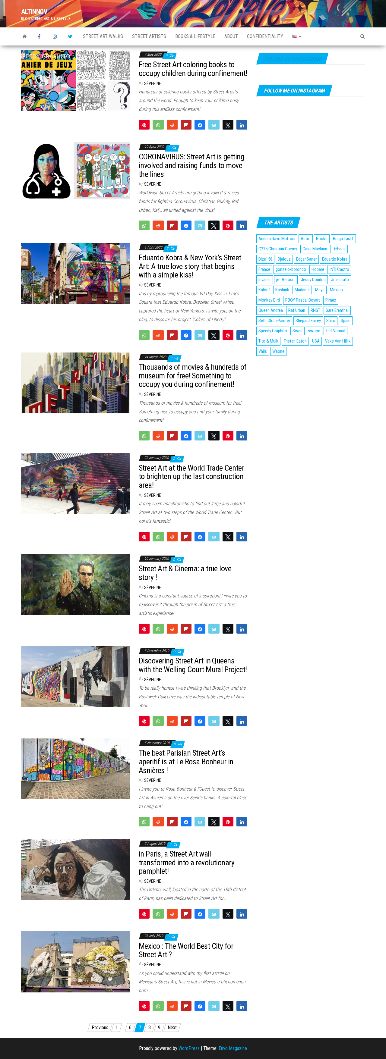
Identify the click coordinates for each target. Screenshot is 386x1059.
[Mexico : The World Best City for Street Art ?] (75, 961)
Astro (306, 238)
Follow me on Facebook (292, 58)
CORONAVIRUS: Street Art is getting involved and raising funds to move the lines (191, 165)
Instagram (55, 36)
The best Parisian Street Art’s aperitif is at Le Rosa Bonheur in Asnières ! (186, 761)
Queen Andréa (270, 310)
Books (321, 238)
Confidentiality (265, 36)
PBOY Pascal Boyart (302, 300)
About (231, 36)
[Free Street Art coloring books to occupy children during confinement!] (75, 80)
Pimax (330, 300)
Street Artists (149, 36)
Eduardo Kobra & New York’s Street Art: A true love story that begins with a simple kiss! (190, 266)
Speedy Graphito (272, 331)
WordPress (189, 1048)
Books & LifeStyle (195, 36)
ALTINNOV (34, 11)
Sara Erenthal (337, 310)
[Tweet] (228, 124)
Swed (297, 331)
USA (316, 341)
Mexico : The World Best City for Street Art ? (186, 950)
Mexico (336, 290)
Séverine (152, 83)
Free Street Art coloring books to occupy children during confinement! (193, 69)
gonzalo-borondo (291, 269)
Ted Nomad (335, 331)
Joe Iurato (340, 279)
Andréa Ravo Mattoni (276, 238)
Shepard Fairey (308, 320)
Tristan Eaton (295, 341)
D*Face (339, 249)
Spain (345, 320)
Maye (319, 290)
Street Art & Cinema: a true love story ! (185, 573)
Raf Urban (296, 310)
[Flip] (186, 124)
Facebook (40, 36)
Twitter (70, 36)
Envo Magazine (233, 1048)
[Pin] (144, 124)
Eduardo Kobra (334, 259)
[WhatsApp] (158, 124)
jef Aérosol (286, 279)
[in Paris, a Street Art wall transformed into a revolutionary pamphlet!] (75, 869)
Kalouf (264, 290)
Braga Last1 (343, 238)
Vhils (262, 351)
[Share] (200, 124)
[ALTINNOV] (25, 36)
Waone (278, 351)
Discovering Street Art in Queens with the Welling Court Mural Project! (193, 665)
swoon (314, 331)
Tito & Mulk (268, 341)
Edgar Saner (306, 259)
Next (172, 1027)
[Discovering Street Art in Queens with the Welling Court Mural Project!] (75, 676)
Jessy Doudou (313, 279)
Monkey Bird (269, 300)
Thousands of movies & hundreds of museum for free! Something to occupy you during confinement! (193, 375)
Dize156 (265, 259)
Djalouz (284, 259)
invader (264, 279)
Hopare (318, 269)
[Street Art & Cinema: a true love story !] (75, 584)
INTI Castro (339, 269)
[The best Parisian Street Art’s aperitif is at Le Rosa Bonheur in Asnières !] (75, 768)
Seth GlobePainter (274, 320)
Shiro (330, 320)
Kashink (282, 290)
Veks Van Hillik (338, 341)
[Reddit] (172, 124)
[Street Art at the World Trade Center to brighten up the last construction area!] (75, 483)
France (264, 269)
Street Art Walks (103, 36)
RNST (315, 310)
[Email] (214, 124)
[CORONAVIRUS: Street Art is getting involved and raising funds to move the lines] (75, 170)
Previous (100, 1027)
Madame (302, 290)
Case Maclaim (314, 249)
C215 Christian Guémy (277, 249)
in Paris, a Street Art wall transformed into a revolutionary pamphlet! (186, 862)
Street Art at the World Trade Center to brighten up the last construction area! (191, 476)
